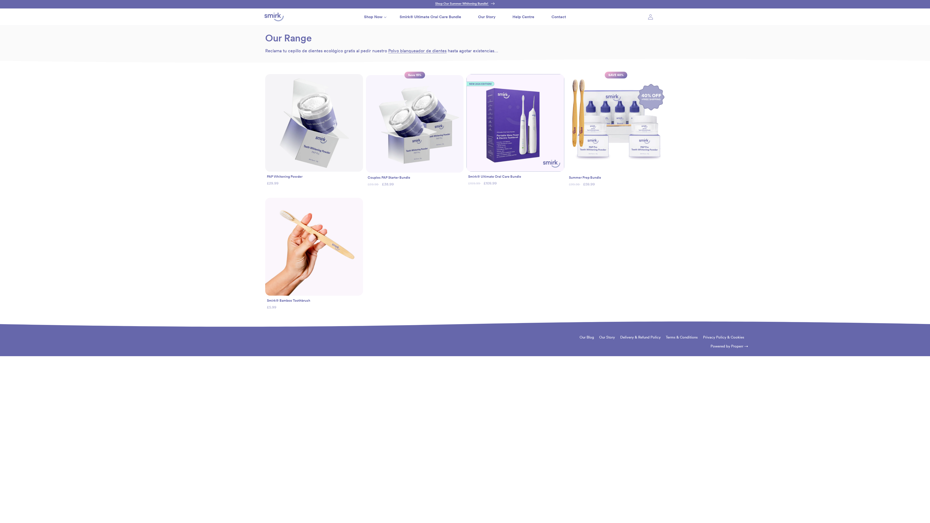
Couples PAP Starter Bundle (389, 177)
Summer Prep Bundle (585, 177)
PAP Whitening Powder (284, 176)
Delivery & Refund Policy (640, 337)
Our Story (607, 337)
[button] (373, 17)
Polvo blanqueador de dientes (417, 50)
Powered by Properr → (729, 346)
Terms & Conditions (682, 337)
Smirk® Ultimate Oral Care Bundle (494, 176)
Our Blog (587, 337)
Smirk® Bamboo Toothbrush (288, 300)
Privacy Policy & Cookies (723, 337)
